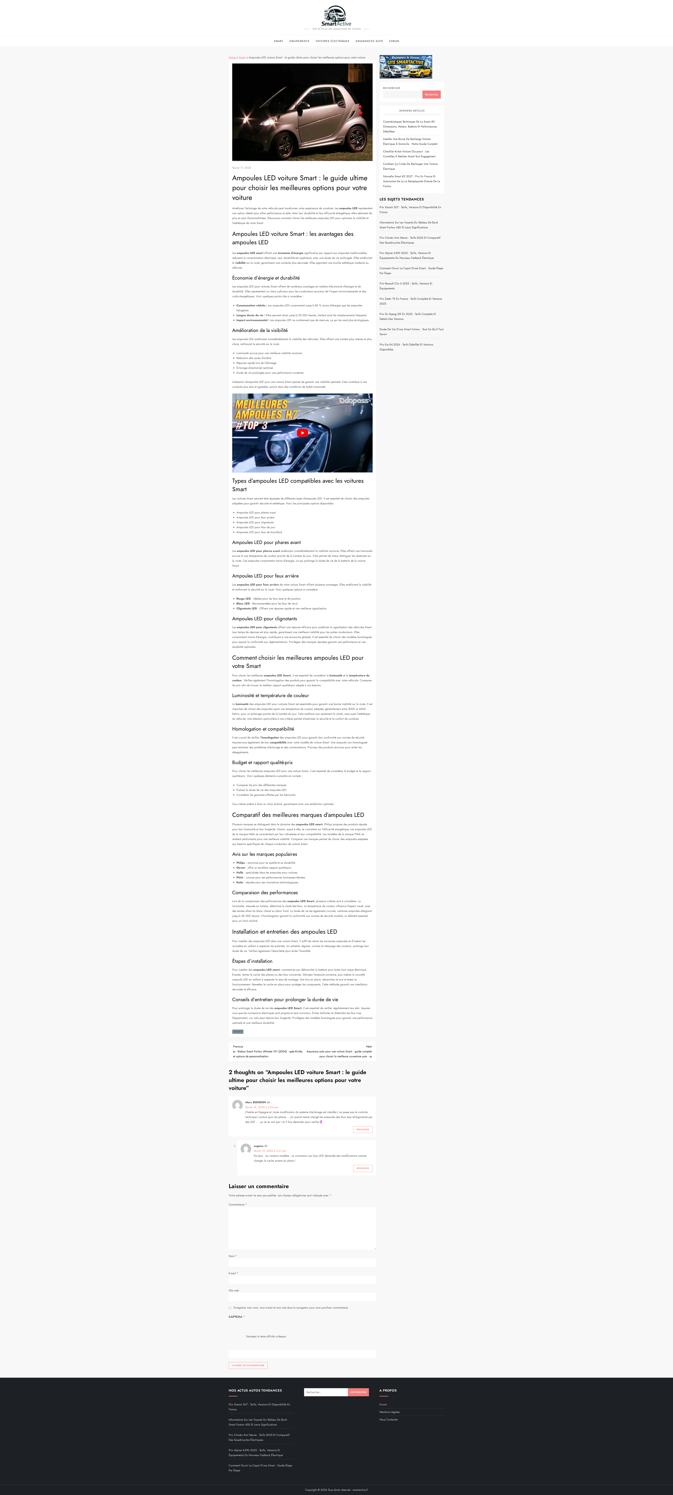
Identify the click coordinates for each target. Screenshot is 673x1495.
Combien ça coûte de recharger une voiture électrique (410, 166)
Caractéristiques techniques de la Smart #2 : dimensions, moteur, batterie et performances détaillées (410, 126)
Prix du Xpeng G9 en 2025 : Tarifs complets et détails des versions (408, 316)
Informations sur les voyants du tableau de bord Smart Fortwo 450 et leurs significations (409, 224)
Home (232, 57)
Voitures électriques (332, 41)
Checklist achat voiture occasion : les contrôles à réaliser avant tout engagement (409, 153)
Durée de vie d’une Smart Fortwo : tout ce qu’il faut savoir (412, 331)
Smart (278, 41)
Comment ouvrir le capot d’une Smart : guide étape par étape (411, 270)
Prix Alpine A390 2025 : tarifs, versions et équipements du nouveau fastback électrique (407, 255)
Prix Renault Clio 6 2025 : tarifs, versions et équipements (406, 285)
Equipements (300, 41)
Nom (233, 1256)
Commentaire (238, 1204)
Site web (234, 1290)
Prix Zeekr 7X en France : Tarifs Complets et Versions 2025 (411, 301)
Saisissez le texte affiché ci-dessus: (266, 1336)
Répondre (362, 1129)
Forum (394, 41)
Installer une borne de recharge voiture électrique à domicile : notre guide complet (410, 141)
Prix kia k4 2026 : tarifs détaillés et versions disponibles (406, 346)
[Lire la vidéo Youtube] (302, 433)
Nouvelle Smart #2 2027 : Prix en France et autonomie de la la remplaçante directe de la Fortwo (411, 181)
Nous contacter (388, 1419)
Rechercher (391, 88)
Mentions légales (389, 1412)
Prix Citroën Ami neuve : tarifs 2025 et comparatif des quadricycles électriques (410, 240)
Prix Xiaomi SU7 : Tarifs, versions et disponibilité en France (410, 209)
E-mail (233, 1273)
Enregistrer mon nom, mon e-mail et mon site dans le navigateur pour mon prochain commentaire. (291, 1308)
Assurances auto (369, 41)
